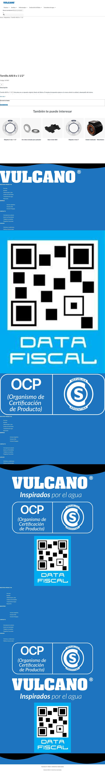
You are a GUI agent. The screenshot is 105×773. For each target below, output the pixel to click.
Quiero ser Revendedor (8, 217)
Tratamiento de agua (49, 7)
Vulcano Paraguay (11, 208)
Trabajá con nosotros (8, 219)
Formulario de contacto (8, 215)
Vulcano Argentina (11, 204)
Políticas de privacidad (8, 229)
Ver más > (2, 96)
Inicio (1, 17)
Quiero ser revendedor (8, 627)
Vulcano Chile (10, 206)
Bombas (13, 7)
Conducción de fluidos (34, 7)
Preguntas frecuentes (8, 221)
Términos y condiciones (8, 227)
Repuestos (7, 17)
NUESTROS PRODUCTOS (6, 184)
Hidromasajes (22, 7)
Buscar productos (8, 10)
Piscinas (6, 7)
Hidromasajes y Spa (8, 192)
